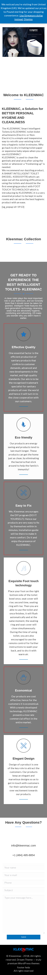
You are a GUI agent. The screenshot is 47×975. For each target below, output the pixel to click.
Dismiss (28, 19)
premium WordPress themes (23, 963)
